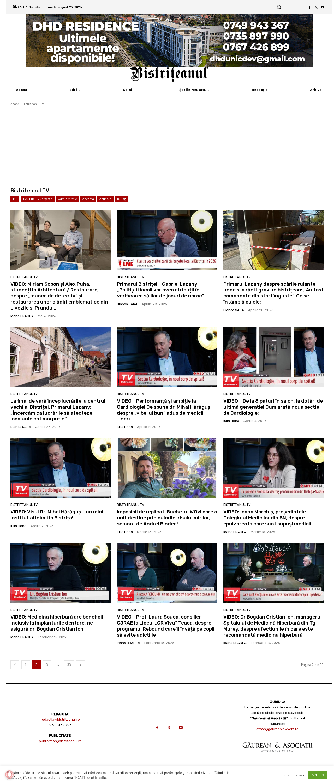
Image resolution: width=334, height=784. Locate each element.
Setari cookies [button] (294, 775)
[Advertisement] (167, 147)
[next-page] (80, 664)
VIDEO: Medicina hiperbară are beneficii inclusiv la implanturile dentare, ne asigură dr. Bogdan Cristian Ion (56, 623)
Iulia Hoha (125, 427)
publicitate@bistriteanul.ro (60, 741)
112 (15, 199)
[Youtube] (322, 7)
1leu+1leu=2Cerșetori (38, 199)
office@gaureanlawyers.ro (277, 729)
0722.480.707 (60, 725)
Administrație (67, 199)
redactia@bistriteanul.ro (60, 720)
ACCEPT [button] (318, 774)
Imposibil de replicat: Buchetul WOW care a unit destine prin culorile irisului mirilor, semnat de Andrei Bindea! (167, 518)
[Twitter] (316, 7)
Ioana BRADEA (22, 316)
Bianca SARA (127, 304)
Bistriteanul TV (24, 277)
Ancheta (88, 199)
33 (69, 664)
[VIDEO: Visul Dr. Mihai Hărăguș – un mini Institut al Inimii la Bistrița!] (60, 468)
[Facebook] (310, 7)
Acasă (14, 104)
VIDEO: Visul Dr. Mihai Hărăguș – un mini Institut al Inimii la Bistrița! (56, 515)
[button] (279, 7)
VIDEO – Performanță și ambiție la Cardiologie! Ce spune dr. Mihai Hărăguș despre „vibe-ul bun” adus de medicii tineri (163, 410)
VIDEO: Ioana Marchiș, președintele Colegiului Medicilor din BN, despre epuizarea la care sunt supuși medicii (267, 518)
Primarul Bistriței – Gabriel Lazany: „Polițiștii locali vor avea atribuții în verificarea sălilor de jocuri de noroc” (160, 290)
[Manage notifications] (9, 774)
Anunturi (105, 199)
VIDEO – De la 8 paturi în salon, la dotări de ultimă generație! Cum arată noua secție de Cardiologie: (273, 407)
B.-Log (121, 199)
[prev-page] (14, 664)
